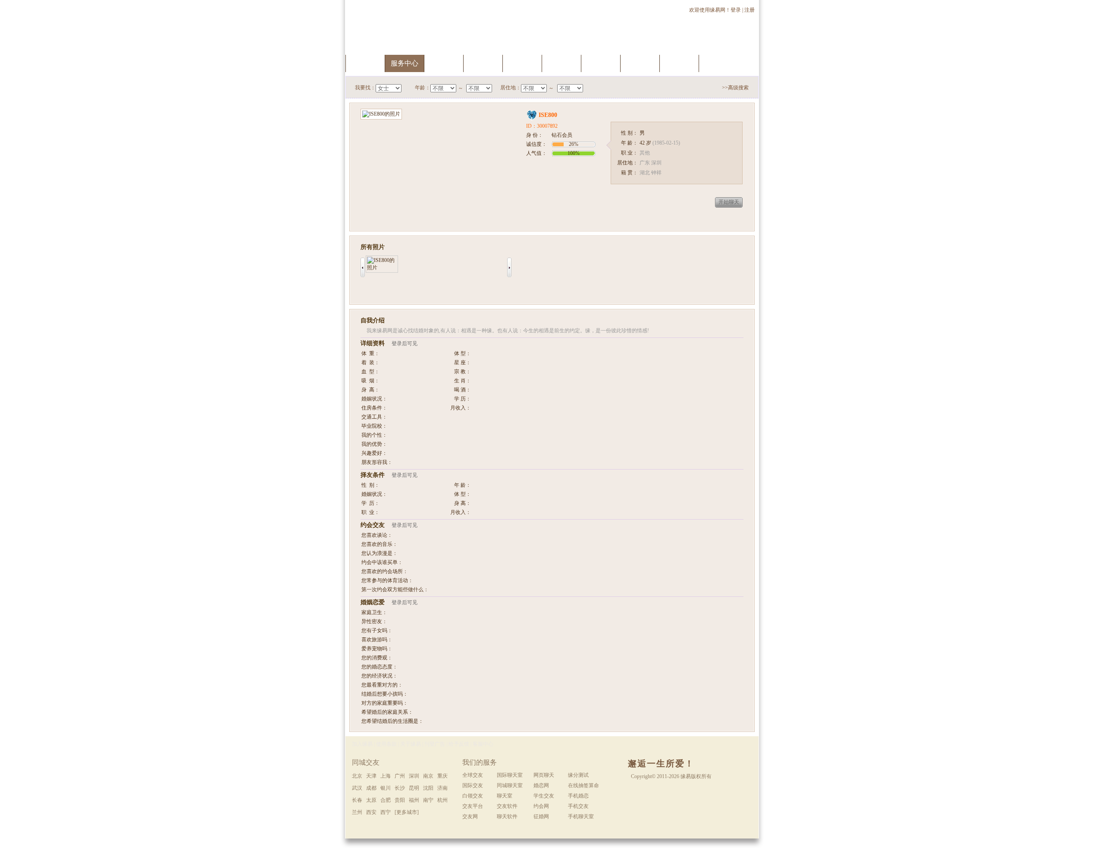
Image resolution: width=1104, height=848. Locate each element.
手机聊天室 (581, 816)
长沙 (400, 788)
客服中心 (483, 744)
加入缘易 (362, 744)
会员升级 (522, 63)
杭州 (442, 800)
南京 (428, 776)
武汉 (357, 788)
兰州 (357, 812)
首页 (365, 63)
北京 (357, 776)
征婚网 (541, 816)
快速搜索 (444, 63)
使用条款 (386, 744)
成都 (371, 788)
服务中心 (404, 63)
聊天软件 (507, 816)
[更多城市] (407, 812)
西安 (371, 812)
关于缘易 (410, 744)
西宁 (385, 812)
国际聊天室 (510, 775)
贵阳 (400, 800)
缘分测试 (561, 63)
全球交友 (472, 775)
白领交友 (472, 796)
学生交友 (543, 796)
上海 (385, 776)
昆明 (414, 788)
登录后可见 (404, 343)
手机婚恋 (578, 796)
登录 (736, 10)
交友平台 (472, 806)
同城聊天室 (510, 785)
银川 (385, 788)
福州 (414, 800)
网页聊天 (543, 775)
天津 (371, 776)
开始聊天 (728, 202)
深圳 (414, 776)
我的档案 (483, 63)
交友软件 (507, 806)
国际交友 (472, 785)
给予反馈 (458, 744)
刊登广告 (434, 744)
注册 (750, 10)
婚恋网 (541, 785)
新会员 (640, 63)
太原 (371, 800)
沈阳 (428, 788)
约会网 (541, 806)
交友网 (470, 816)
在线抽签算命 (583, 785)
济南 (442, 788)
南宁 (428, 800)
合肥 (385, 800)
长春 (357, 800)
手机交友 (718, 63)
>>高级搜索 (735, 88)
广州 (400, 776)
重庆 (442, 776)
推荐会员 (679, 63)
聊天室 (600, 63)
